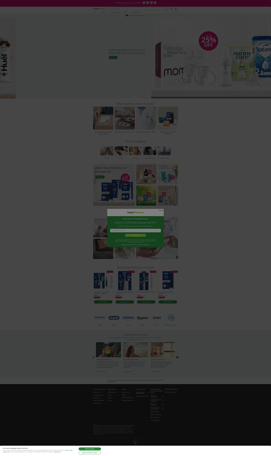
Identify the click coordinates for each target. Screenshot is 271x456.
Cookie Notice (57, 452)
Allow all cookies (89, 449)
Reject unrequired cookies (89, 452)
